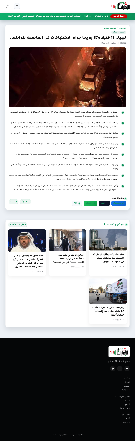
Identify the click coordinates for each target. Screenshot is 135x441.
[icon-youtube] (127, 368)
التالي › (14, 202)
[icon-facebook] (112, 368)
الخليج (127, 404)
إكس (103, 203)
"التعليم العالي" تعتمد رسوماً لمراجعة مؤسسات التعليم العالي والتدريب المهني (60, 16)
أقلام (128, 419)
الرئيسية (122, 28)
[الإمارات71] (120, 6)
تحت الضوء (125, 415)
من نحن (126, 423)
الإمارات (127, 382)
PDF (75, 203)
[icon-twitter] (119, 368)
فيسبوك (117, 203)
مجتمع (127, 386)
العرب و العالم (110, 28)
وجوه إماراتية (125, 408)
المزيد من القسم (18, 225)
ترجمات (127, 401)
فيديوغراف (125, 390)
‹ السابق (25, 202)
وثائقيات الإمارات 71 (122, 397)
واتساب (88, 203)
